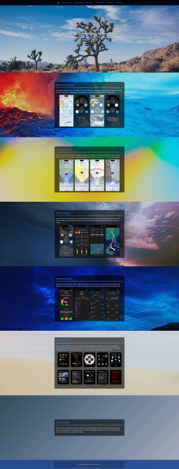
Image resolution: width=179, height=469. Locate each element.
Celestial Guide (99, 2)
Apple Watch (109, 2)
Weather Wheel (78, 2)
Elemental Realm (67, 2)
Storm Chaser (89, 2)
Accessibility (119, 2)
